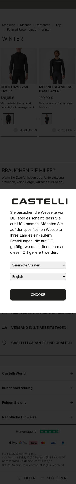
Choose (38, 294)
